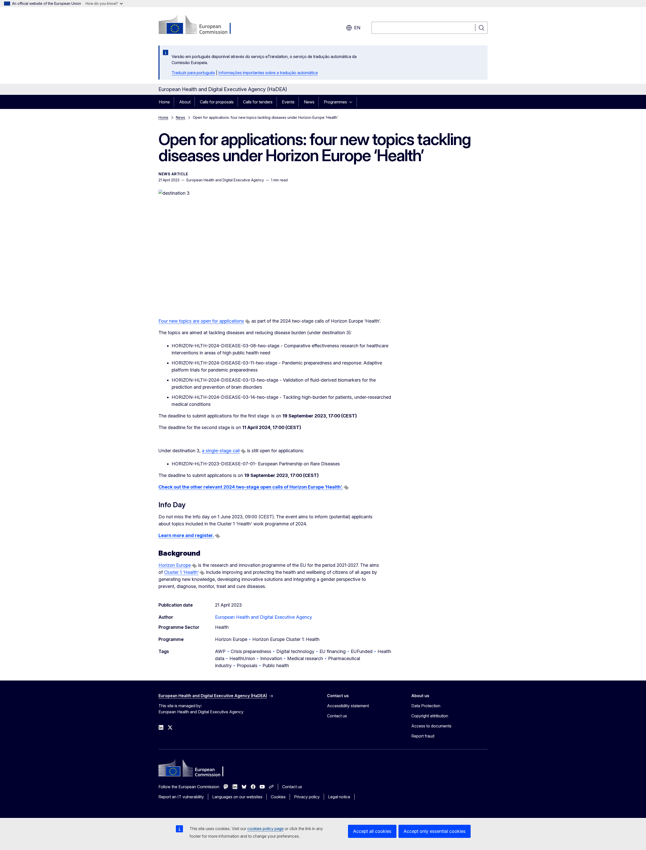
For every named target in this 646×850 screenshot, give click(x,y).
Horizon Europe (174, 565)
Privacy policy (307, 796)
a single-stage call (221, 450)
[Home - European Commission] (199, 25)
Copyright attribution (429, 715)
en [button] (357, 27)
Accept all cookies (372, 831)
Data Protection (425, 705)
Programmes (335, 101)
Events (288, 101)
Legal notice (339, 796)
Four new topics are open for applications (201, 321)
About (185, 101)
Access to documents (431, 725)
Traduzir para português (193, 72)
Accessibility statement (348, 705)
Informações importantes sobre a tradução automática (268, 72)
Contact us (337, 715)
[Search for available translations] (247, 321)
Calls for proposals (217, 101)
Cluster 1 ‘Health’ (181, 572)
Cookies (278, 796)
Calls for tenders (258, 101)
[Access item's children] (352, 102)
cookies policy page (265, 828)
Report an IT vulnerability (181, 796)
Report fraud (422, 736)
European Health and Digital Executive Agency (263, 617)
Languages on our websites (237, 796)
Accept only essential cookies (434, 831)
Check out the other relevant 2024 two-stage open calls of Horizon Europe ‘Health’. (250, 487)
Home (164, 101)
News (309, 101)
